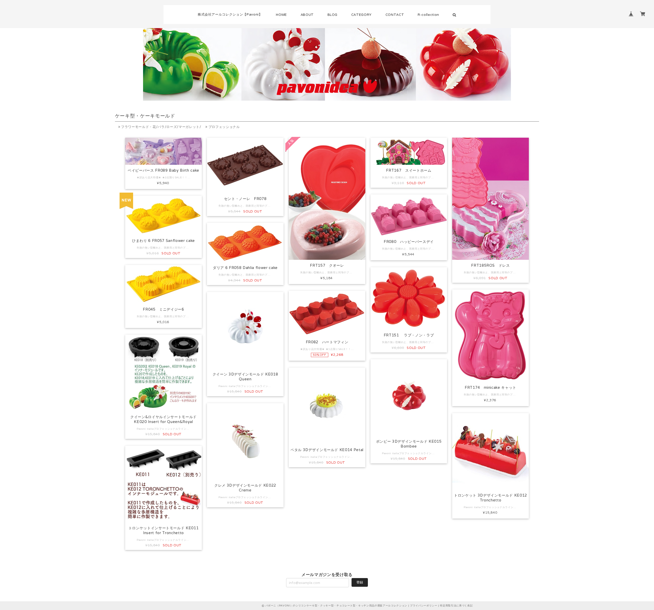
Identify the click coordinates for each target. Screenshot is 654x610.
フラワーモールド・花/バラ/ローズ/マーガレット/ (160, 127)
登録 (359, 582)
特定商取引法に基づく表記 (456, 605)
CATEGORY (361, 15)
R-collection (428, 15)
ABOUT (307, 15)
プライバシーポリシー (423, 605)
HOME (281, 15)
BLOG (333, 15)
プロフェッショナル (223, 127)
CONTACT (395, 15)
